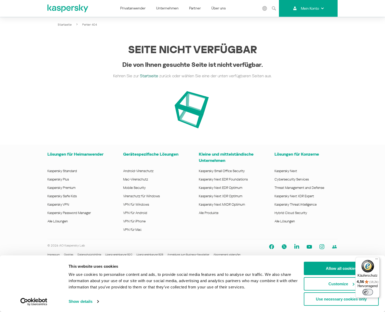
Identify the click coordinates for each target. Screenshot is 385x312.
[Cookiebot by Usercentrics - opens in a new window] (34, 302)
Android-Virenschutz (138, 171)
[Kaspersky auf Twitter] (284, 247)
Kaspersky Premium (61, 188)
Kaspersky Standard (62, 171)
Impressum (53, 254)
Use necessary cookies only (341, 299)
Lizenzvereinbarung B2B (149, 254)
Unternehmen (167, 8)
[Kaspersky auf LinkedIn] (297, 247)
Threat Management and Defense (299, 188)
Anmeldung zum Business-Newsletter (188, 254)
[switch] (367, 292)
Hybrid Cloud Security (290, 213)
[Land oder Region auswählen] (264, 8)
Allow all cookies (341, 268)
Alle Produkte (208, 213)
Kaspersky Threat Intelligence (295, 204)
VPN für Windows (136, 204)
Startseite (65, 24)
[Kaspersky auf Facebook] (271, 247)
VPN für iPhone (134, 221)
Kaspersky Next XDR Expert (294, 196)
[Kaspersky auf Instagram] (322, 247)
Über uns (218, 8)
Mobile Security (134, 188)
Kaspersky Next (285, 171)
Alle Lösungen (57, 221)
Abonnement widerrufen (226, 254)
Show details (80, 301)
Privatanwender (133, 8)
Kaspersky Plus (58, 179)
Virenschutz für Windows (141, 196)
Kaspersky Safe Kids (62, 196)
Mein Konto (310, 8)
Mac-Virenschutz (135, 179)
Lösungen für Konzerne (296, 154)
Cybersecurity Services (291, 179)
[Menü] (376, 260)
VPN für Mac (132, 230)
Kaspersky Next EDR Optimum (220, 188)
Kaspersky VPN (58, 204)
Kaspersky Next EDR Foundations (223, 179)
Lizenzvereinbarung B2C (118, 254)
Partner (195, 8)
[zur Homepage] (68, 8)
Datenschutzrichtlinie (89, 254)
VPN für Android (135, 213)
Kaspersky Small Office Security (222, 171)
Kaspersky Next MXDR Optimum (222, 204)
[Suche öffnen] (274, 8)
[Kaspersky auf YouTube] (309, 247)
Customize (338, 284)
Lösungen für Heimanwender (75, 154)
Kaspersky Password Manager (69, 213)
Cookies (68, 254)
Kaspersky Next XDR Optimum (220, 196)
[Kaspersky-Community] (334, 247)
